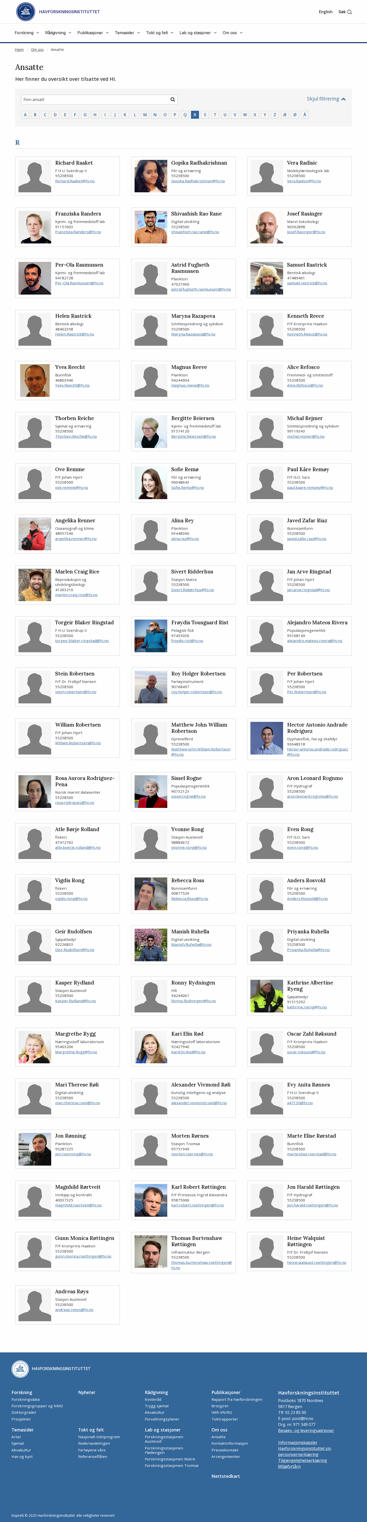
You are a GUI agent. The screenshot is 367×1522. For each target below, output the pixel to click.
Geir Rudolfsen (73, 932)
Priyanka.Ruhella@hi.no (308, 949)
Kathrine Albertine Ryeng (310, 986)
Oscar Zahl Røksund (312, 1034)
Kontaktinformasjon (229, 1443)
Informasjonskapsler (297, 1442)
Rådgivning (156, 1392)
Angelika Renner (75, 521)
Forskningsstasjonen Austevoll (164, 1439)
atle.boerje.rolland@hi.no (78, 847)
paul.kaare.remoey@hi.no (310, 487)
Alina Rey (182, 521)
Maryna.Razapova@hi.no (193, 333)
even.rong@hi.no (302, 847)
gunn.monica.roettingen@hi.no (83, 1256)
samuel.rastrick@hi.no (307, 282)
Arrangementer (225, 1456)
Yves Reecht (70, 367)
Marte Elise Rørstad (311, 1136)
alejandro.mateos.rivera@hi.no (314, 640)
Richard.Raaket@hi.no (75, 180)
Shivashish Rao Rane (196, 214)
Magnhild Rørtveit (78, 1187)
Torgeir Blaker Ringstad (84, 623)
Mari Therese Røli (77, 1085)
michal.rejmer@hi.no (306, 436)
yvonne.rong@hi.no (189, 847)
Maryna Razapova (193, 316)
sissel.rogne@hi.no (188, 796)
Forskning (21, 1392)
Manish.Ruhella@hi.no (191, 944)
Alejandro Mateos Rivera (317, 623)
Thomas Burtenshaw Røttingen (196, 1241)
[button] (345, 12)
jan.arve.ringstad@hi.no (308, 589)
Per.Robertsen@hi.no (306, 691)
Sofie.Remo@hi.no (187, 487)
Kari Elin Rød (187, 1034)
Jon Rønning (70, 1136)
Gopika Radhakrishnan (199, 163)
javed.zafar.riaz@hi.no (306, 538)
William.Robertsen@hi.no (78, 742)
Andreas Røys (72, 1292)
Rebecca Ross (187, 880)
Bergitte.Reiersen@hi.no (193, 436)
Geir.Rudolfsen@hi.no (74, 949)
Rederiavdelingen (94, 1443)
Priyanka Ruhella (308, 932)
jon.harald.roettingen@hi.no (312, 1204)
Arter (16, 1436)
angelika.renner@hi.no (76, 538)
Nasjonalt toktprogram (99, 1436)
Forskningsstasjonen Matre (170, 1458)
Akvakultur (155, 1412)
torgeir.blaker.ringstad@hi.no (82, 640)
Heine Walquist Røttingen (306, 1241)
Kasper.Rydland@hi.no (75, 1000)
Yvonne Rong (187, 829)
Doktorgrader (23, 1412)
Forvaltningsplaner (162, 1418)
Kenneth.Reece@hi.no (307, 333)
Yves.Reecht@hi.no (72, 385)
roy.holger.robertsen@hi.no (196, 691)
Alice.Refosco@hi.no (305, 385)
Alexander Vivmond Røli (200, 1085)
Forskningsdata (25, 1399)
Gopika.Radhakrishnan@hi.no (198, 180)
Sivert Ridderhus (192, 572)
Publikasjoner (225, 1392)
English (326, 11)
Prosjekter (21, 1418)
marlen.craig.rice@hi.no (76, 594)
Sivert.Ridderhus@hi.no (192, 589)
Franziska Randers (78, 214)
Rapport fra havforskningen (236, 1399)
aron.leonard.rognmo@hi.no (312, 796)
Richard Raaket (74, 163)
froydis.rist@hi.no (187, 640)
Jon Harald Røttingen (313, 1187)
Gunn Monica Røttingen (84, 1238)
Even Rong (300, 829)
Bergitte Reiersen (192, 418)
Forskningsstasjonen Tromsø (171, 1465)
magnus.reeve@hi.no (190, 385)
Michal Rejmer (305, 418)
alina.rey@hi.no (185, 538)
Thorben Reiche (74, 418)
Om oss (37, 49)
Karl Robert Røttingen (198, 1187)
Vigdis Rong (69, 880)
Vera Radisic (302, 163)
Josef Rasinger (305, 214)
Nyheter (86, 1392)
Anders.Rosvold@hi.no (307, 898)
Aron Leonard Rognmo (315, 778)
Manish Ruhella (190, 932)
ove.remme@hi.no (71, 487)
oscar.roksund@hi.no (306, 1051)
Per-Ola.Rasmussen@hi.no (79, 282)
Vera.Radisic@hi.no (304, 180)
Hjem (19, 49)
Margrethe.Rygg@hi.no (76, 1051)
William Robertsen (78, 725)
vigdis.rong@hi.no (71, 898)
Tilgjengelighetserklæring (302, 1460)
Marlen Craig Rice (77, 572)
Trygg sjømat (157, 1405)
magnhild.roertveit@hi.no (78, 1204)
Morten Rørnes (190, 1136)
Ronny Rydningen (193, 983)
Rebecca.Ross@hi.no (189, 898)
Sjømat (17, 1443)
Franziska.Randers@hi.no (78, 231)
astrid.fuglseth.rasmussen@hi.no (201, 289)
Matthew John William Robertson (199, 728)
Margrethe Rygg (75, 1034)
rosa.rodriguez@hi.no (74, 802)
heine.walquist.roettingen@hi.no (316, 1262)
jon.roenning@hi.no (73, 1153)
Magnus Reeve (189, 367)
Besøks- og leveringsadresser (306, 1430)
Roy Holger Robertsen (198, 674)
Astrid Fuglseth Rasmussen (190, 268)
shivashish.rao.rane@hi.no (195, 231)
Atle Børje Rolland (77, 829)
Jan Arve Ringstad (309, 572)
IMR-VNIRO (221, 1412)
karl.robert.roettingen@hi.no (197, 1204)
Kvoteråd (153, 1399)
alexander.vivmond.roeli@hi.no (199, 1102)
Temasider (22, 1430)
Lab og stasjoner (163, 1430)
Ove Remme (70, 469)
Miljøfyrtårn (289, 1466)
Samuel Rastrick (307, 265)
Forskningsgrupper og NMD (37, 1405)
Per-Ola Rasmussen (79, 265)
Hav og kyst (22, 1456)
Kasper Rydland (74, 983)
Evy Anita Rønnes (308, 1085)
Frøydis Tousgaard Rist (199, 623)
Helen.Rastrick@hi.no (74, 333)
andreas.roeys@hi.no (74, 1309)
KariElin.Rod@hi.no (188, 1051)
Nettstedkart (225, 1476)
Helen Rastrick (73, 316)
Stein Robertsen (75, 674)
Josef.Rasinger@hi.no (306, 231)
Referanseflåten (92, 1456)
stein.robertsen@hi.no (75, 691)
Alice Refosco (303, 367)
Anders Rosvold (306, 880)
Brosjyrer (220, 1405)
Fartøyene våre (92, 1449)
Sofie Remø (184, 469)
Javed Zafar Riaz (307, 521)
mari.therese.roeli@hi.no (77, 1102)
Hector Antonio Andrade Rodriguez (317, 728)
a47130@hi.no (300, 1102)
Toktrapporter (224, 1418)
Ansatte (57, 49)
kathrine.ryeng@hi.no (307, 1006)
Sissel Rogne (186, 778)
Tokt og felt (91, 1430)
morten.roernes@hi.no (192, 1153)
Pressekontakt (224, 1449)
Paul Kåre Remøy (308, 469)
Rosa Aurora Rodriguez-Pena (84, 781)
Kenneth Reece (305, 316)
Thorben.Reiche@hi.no (76, 436)
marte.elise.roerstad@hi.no (311, 1153)
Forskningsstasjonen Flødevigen (164, 1450)
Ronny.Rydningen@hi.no (193, 1000)
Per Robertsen (305, 674)
